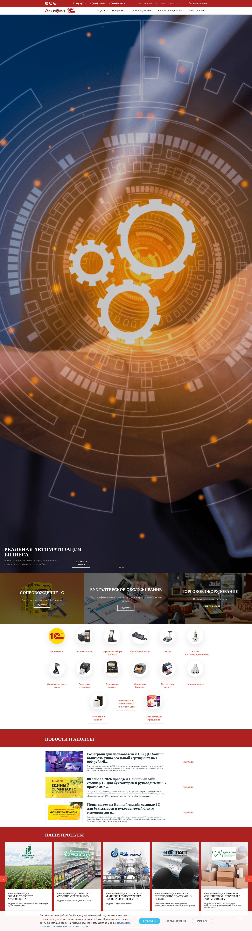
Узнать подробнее (82, 564)
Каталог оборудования (170, 10)
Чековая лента (195, 684)
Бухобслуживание (142, 10)
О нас (191, 10)
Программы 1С (119, 10)
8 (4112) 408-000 (118, 3)
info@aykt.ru (80, 3)
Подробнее (41, 604)
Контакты (202, 10)
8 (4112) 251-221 (98, 3)
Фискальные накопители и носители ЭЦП (126, 703)
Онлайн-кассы (84, 651)
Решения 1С (57, 651)
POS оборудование (140, 651)
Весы (167, 651)
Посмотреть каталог (210, 606)
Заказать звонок (198, 3)
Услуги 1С (101, 10)
